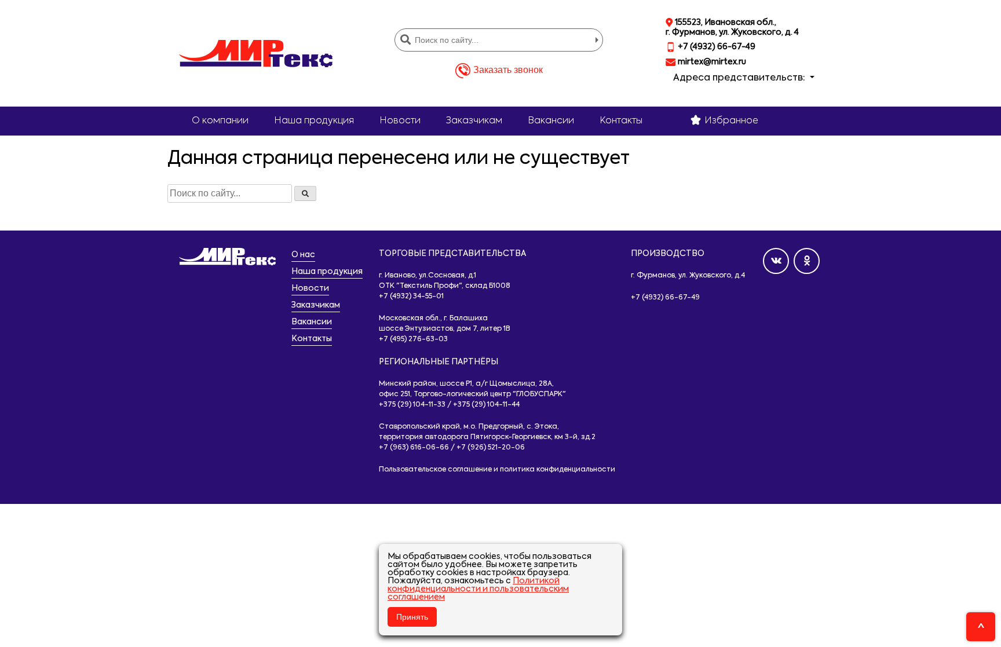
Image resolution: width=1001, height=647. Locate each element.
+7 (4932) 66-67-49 (715, 47)
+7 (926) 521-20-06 (490, 447)
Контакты (621, 121)
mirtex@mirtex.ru (711, 62)
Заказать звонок (508, 70)
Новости (400, 121)
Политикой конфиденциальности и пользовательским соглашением (478, 589)
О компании (220, 121)
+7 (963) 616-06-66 (414, 447)
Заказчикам (474, 121)
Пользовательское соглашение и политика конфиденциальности (497, 469)
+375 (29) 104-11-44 (486, 404)
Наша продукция (314, 121)
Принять (412, 617)
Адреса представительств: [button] (740, 78)
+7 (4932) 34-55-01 (411, 296)
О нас (303, 255)
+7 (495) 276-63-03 (413, 339)
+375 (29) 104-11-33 (412, 404)
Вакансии (551, 121)
